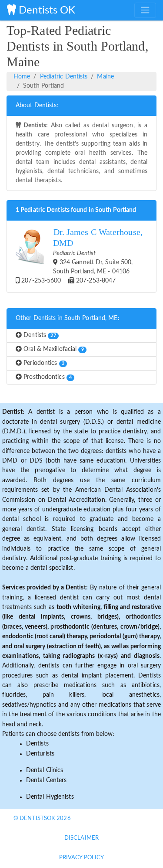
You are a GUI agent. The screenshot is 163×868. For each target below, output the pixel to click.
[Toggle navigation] (145, 10)
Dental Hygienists (50, 797)
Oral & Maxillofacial (53, 349)
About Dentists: (37, 105)
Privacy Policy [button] (81, 858)
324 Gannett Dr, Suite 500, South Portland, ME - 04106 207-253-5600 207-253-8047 (81, 256)
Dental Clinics (44, 770)
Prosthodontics (47, 377)
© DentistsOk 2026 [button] (42, 818)
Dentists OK (45, 10)
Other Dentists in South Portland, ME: (68, 318)
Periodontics (43, 363)
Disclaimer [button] (81, 838)
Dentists (39, 335)
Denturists (40, 754)
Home (21, 77)
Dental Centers (46, 780)
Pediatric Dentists (64, 77)
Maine (105, 77)
